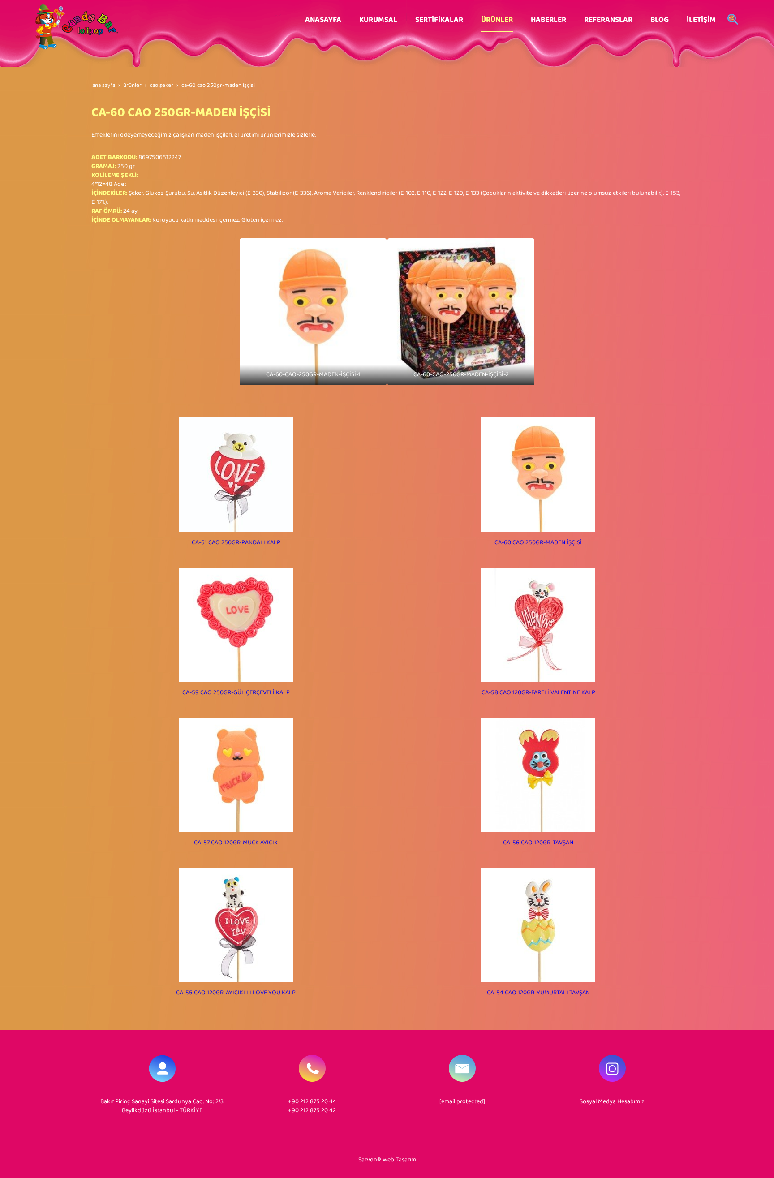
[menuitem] (323, 20)
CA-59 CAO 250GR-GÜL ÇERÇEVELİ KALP (236, 693)
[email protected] (462, 1101)
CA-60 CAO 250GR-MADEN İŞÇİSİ (538, 542)
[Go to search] (733, 20)
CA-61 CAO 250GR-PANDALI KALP (236, 542)
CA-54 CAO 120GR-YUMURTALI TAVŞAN (538, 993)
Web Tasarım (399, 1160)
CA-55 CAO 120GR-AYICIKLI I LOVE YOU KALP (236, 993)
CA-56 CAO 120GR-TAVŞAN (538, 843)
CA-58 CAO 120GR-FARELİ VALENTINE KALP (538, 693)
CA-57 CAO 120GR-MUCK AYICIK (236, 843)
